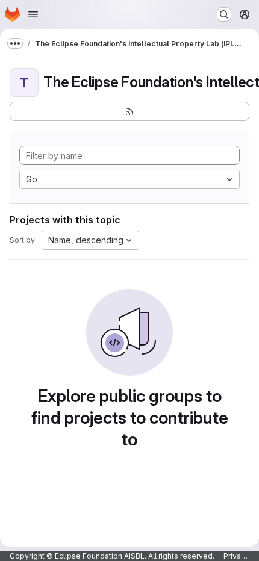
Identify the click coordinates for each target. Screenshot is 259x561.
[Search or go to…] (224, 14)
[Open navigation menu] (33, 14)
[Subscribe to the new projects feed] (129, 111)
